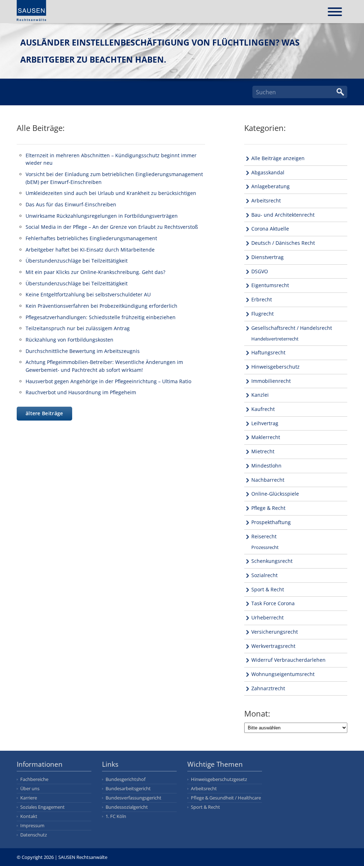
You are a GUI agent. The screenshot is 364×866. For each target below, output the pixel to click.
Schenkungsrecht (272, 561)
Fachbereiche (34, 779)
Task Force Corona (273, 603)
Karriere (28, 797)
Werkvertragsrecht (273, 646)
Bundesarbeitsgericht (128, 788)
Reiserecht (264, 536)
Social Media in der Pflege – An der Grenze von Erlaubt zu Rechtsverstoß (112, 226)
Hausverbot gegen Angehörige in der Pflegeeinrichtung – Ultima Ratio (108, 381)
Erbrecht (261, 299)
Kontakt (28, 816)
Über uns (29, 788)
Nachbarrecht (267, 479)
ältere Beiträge (44, 413)
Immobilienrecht (271, 380)
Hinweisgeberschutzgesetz (219, 779)
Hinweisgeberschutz (275, 366)
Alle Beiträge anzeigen (278, 158)
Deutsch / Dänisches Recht (283, 242)
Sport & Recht (267, 589)
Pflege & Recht (268, 508)
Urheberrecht (267, 617)
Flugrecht (262, 313)
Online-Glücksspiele (275, 493)
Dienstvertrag (267, 257)
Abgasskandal (267, 172)
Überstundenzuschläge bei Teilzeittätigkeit (77, 260)
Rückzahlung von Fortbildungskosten (69, 339)
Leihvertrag (264, 423)
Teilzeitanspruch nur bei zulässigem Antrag (78, 328)
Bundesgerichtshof (125, 779)
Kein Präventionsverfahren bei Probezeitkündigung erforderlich (101, 305)
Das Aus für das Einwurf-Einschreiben (71, 204)
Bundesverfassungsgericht (133, 797)
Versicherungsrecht (274, 631)
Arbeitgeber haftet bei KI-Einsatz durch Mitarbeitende (90, 249)
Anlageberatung (270, 186)
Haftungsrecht (268, 352)
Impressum (32, 825)
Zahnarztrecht (268, 688)
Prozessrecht (265, 547)
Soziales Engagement (42, 807)
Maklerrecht (265, 437)
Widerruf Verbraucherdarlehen (288, 659)
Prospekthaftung (271, 522)
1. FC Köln (116, 816)
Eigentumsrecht (270, 285)
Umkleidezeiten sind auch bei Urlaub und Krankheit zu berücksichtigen (111, 193)
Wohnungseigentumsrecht (283, 674)
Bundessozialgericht (127, 807)
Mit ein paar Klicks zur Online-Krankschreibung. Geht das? (95, 272)
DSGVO (259, 271)
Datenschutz (33, 834)
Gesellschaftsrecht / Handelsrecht (291, 327)
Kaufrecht (263, 409)
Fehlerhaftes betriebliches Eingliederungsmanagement (91, 238)
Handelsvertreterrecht (275, 339)
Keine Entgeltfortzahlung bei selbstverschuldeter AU (88, 294)
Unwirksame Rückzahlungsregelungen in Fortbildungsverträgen (102, 215)
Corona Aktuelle (270, 228)
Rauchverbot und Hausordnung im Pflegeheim (81, 392)
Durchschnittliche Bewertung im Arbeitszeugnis (83, 351)
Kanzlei (260, 394)
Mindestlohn (266, 465)
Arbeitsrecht (266, 200)
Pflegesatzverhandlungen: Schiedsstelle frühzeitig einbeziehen (101, 317)
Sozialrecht (264, 575)
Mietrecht (262, 451)
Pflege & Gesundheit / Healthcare (226, 797)
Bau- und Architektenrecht (283, 214)
